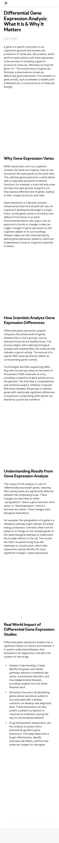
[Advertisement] (29, 121)
